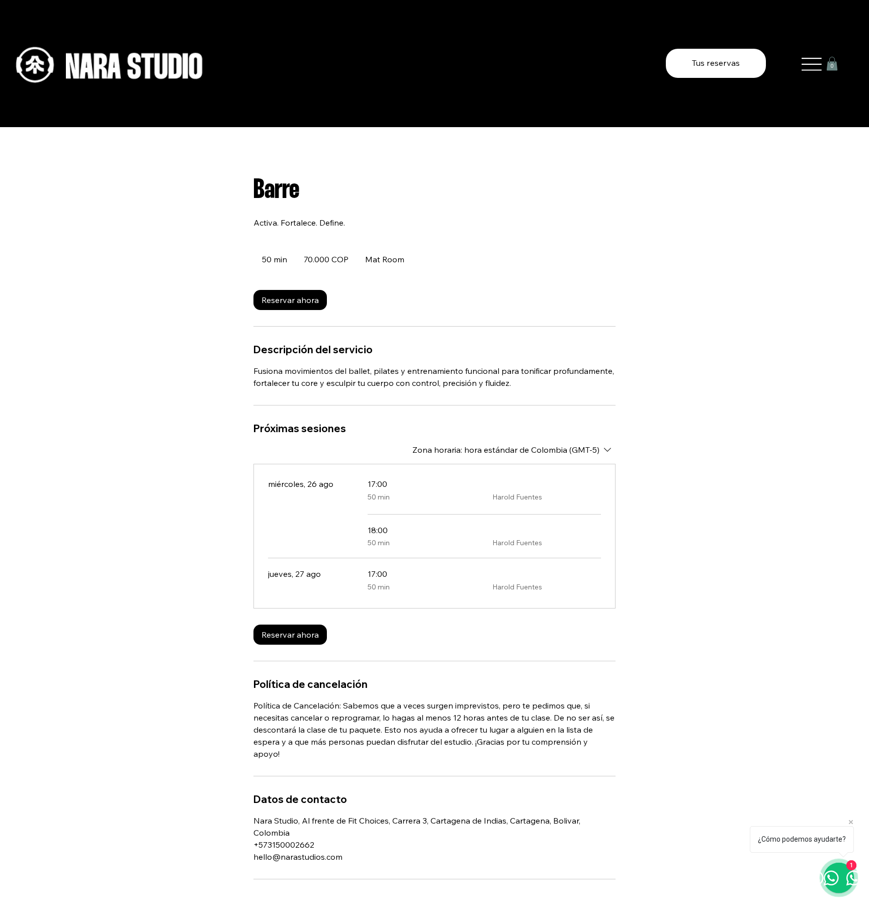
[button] (832, 63)
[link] (290, 300)
